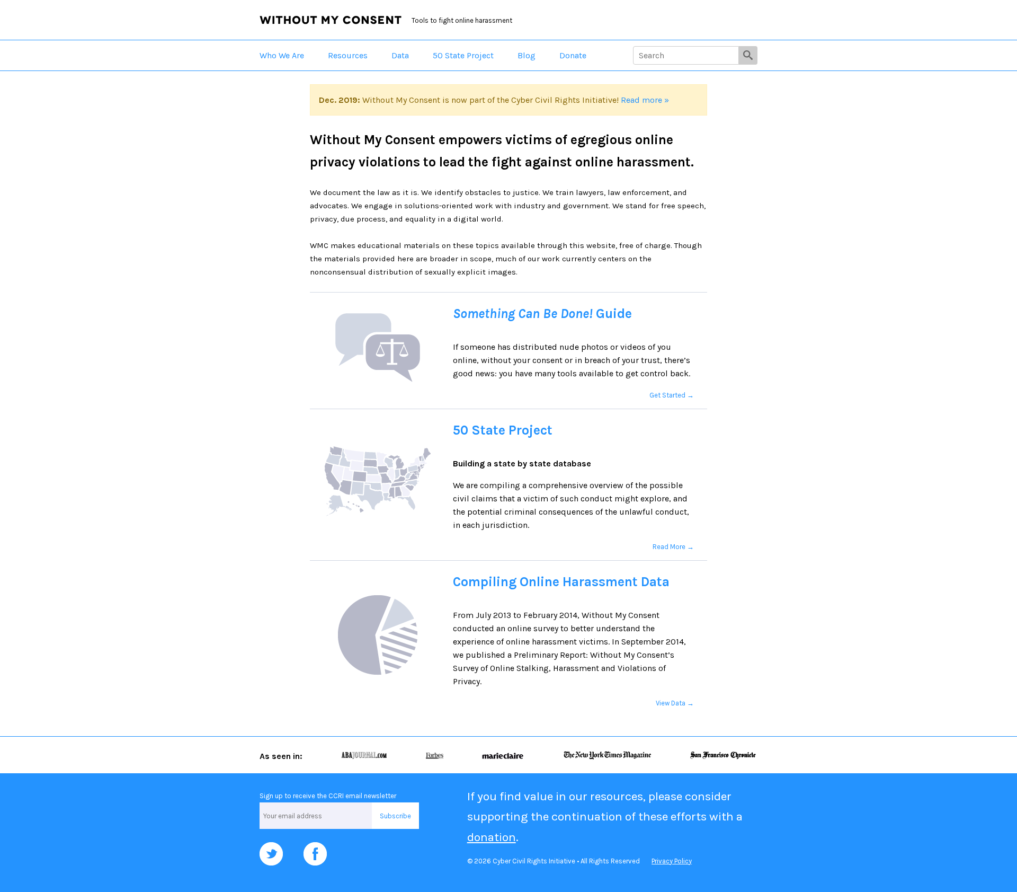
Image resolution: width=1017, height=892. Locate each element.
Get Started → (671, 395)
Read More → (673, 547)
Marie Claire (502, 755)
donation (491, 837)
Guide (542, 313)
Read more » (645, 100)
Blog (527, 55)
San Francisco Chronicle (723, 755)
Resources (348, 55)
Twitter (271, 853)
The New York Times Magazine (607, 755)
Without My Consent (331, 20)
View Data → (675, 703)
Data (400, 55)
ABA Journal (364, 755)
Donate (572, 55)
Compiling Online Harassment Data (561, 581)
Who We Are (282, 55)
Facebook (315, 853)
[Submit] (748, 55)
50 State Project (463, 55)
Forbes (434, 755)
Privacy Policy (672, 861)
